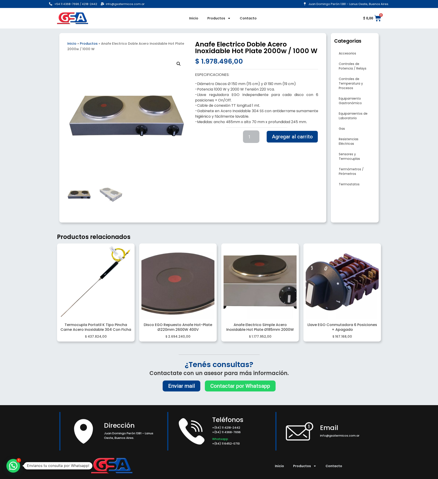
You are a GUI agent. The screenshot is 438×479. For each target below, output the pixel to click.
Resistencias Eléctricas (348, 141)
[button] (179, 64)
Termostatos (349, 184)
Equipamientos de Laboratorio (353, 115)
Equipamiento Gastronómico (350, 100)
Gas (342, 128)
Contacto (248, 18)
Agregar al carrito (292, 137)
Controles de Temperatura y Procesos (351, 83)
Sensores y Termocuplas (349, 156)
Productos (216, 18)
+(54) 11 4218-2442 (226, 428)
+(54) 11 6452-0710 (226, 443)
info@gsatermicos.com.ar (340, 436)
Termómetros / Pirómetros (351, 171)
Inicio (193, 18)
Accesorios (347, 53)
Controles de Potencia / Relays (352, 66)
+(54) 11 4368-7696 (226, 432)
